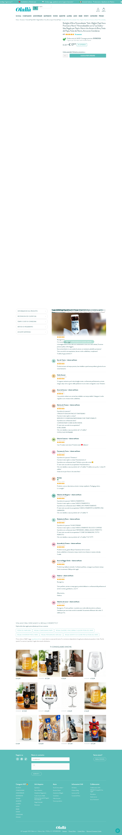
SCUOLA (18, 16)
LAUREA (69, 16)
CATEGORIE (93, 16)
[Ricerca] (35, 8)
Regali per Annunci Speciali (51, 635)
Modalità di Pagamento (40, 793)
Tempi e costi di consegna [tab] (27, 321)
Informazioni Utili (77, 784)
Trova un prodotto (57, 801)
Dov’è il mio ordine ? (58, 787)
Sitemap (64, 831)
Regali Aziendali (38, 802)
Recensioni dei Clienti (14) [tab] (27, 316)
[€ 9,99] (26, 728)
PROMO (101, 16)
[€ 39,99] (49, 728)
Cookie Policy (81, 831)
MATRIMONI (47, 16)
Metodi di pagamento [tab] (25, 327)
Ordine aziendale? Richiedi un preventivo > (74, 52)
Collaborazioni (94, 784)
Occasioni (22, 20)
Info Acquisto (38, 784)
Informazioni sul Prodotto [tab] (28, 311)
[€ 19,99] (72, 663)
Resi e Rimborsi (38, 790)
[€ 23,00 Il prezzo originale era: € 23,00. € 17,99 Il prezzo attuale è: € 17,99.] (49, 663)
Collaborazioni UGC (95, 787)
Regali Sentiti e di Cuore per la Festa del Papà (81, 635)
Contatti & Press (76, 795)
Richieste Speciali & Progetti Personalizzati (41, 798)
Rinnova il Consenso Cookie (94, 831)
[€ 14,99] (26, 663)
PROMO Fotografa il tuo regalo (96, 790)
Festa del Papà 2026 (31, 20)
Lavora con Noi (75, 793)
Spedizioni (37, 787)
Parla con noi (99, 759)
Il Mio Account (56, 798)
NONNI (55, 16)
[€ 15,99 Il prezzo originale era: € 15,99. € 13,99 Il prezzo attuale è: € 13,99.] (95, 663)
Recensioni (37, 805)
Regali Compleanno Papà (43, 630)
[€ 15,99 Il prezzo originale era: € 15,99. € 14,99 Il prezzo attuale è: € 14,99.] (49, 695)
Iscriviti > (36, 774)
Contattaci (56, 795)
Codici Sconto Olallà (39, 795)
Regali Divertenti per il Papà (27, 635)
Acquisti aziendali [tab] (24, 332)
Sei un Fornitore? (94, 799)
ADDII (75, 16)
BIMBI (80, 16)
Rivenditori (93, 794)
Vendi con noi (93, 797)
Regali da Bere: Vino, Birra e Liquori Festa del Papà (49, 20)
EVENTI (86, 16)
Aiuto (55, 784)
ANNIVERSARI (37, 16)
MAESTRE (62, 16)
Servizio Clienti (57, 790)
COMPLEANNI (27, 16)
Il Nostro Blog (75, 790)
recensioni (78, 34)
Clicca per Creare (88, 56)
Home (17, 20)
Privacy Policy (72, 831)
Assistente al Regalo (58, 793)
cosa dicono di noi (36, 639)
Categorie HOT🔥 (22, 784)
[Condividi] (56, 24)
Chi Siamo (74, 787)
